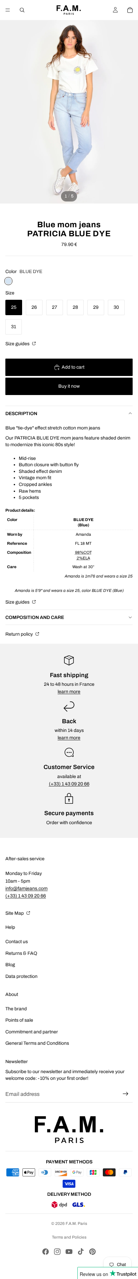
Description (21, 413)
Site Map (15, 913)
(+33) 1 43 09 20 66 (69, 783)
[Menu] (7, 10)
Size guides (17, 343)
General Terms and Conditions (37, 1043)
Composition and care (34, 617)
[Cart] (130, 10)
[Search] (22, 10)
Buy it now (69, 386)
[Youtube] (69, 1252)
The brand (16, 1008)
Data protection (21, 976)
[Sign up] (126, 1094)
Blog (10, 964)
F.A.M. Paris (76, 1223)
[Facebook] (46, 1252)
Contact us (16, 941)
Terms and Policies (69, 1237)
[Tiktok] (81, 1252)
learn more (69, 691)
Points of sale (19, 1020)
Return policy (19, 634)
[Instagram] (57, 1252)
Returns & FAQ (21, 953)
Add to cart (73, 367)
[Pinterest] (92, 1252)
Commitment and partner (31, 1031)
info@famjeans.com (26, 888)
